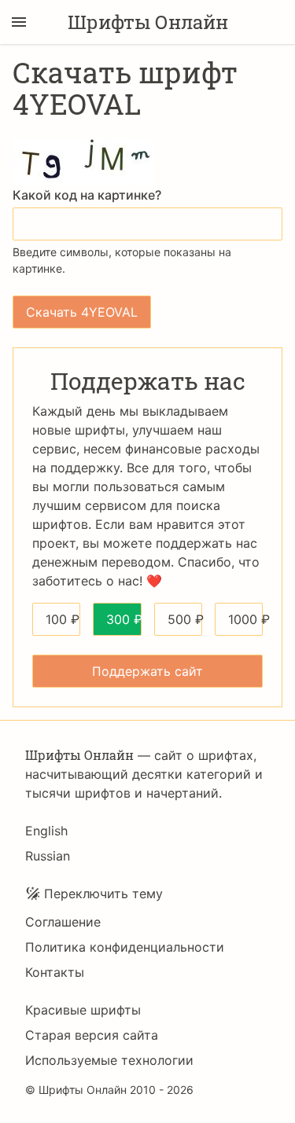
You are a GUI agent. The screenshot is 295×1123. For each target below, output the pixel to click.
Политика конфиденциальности (124, 947)
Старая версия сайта (91, 1035)
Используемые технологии (109, 1060)
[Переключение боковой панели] (19, 22)
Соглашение (63, 922)
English (46, 831)
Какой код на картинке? (87, 195)
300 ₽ (123, 619)
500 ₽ (185, 619)
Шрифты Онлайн (148, 22)
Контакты (54, 972)
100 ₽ (62, 619)
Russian (47, 856)
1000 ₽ (245, 619)
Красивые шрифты (83, 1010)
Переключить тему (103, 893)
